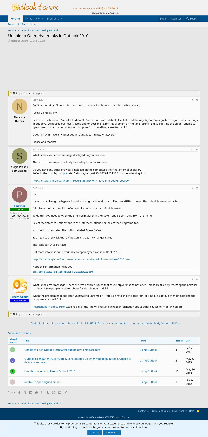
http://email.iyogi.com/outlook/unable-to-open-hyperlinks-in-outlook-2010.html (81, 259)
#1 (197, 99)
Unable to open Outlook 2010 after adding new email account (62, 350)
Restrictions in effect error (49, 306)
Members (53, 18)
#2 (197, 149)
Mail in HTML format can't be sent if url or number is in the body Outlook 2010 (129, 323)
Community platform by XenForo (104, 417)
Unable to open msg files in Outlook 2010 (49, 371)
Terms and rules (161, 410)
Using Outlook (148, 350)
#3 (197, 188)
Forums (15, 18)
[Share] (192, 100)
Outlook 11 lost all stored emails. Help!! (54, 323)
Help (191, 410)
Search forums (30, 24)
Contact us (144, 410)
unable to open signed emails (42, 382)
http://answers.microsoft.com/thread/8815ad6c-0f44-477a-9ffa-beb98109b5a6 (81, 180)
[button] (42, 18)
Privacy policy (179, 410)
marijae (62, 173)
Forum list (13, 24)
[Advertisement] (87, 66)
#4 (197, 279)
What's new (32, 18)
